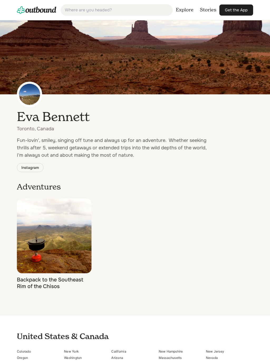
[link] (36, 10)
